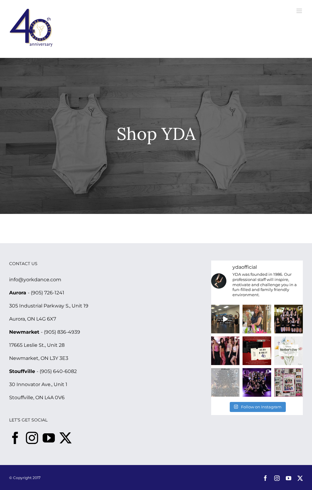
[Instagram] (32, 438)
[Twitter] (65, 438)
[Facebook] (15, 438)
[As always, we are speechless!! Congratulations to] (225, 382)
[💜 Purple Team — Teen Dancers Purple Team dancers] (257, 382)
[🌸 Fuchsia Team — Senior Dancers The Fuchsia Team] (225, 350)
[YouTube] (49, 438)
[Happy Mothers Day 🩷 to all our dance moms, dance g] (288, 350)
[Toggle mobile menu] (299, 11)
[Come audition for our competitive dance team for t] (225, 319)
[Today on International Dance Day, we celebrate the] (288, 382)
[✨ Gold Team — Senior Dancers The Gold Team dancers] (288, 319)
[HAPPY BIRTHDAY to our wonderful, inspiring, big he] (257, 319)
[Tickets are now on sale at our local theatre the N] (257, 350)
